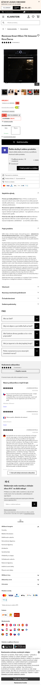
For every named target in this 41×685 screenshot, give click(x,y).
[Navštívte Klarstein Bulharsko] (22, 629)
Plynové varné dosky (7, 570)
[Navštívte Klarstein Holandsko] (7, 634)
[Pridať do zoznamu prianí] (38, 35)
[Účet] (28, 16)
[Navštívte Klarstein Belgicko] (3, 634)
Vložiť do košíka (22, 142)
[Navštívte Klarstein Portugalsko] (11, 634)
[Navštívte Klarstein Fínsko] (26, 629)
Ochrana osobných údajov (10, 509)
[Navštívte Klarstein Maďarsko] (7, 629)
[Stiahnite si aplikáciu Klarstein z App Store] (7, 647)
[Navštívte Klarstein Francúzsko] (15, 625)
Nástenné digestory (7, 563)
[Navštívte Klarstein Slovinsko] (15, 634)
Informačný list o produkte (8, 107)
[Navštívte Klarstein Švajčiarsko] (11, 625)
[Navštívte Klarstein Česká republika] (3, 629)
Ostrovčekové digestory (8, 541)
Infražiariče (5, 548)
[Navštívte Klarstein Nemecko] (3, 625)
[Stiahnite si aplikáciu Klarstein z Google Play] (20, 647)
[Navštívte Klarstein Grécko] (19, 634)
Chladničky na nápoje (8, 555)
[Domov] (5, 29)
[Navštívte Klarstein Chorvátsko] (15, 629)
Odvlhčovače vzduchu (8, 537)
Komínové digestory (7, 544)
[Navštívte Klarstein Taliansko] (19, 625)
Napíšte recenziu (21, 371)
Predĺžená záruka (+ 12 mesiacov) (19, 160)
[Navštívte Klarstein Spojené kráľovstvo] (26, 625)
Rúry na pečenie (24, 29)
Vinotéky (4, 530)
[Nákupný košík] (38, 17)
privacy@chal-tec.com (29, 513)
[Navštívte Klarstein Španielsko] (22, 625)
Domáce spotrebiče (12, 29)
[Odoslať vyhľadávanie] (3, 22)
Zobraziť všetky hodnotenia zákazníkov (22, 473)
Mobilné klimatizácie (7, 533)
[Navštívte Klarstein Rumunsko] (19, 629)
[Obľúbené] (33, 17)
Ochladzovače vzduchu (8, 559)
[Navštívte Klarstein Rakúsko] (7, 625)
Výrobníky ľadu (6, 552)
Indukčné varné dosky (8, 566)
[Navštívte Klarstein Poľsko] (11, 629)
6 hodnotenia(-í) (16, 42)
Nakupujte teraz (16, 8)
